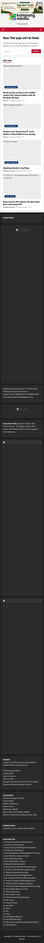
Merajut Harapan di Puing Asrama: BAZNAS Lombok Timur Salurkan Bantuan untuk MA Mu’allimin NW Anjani (19, 95)
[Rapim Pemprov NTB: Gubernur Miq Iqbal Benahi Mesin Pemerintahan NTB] (22, 186)
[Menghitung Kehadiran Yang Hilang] (22, 152)
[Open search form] (40, 30)
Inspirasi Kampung (11, 162)
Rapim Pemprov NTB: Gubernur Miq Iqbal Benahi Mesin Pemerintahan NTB (21, 203)
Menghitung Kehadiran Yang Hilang (16, 168)
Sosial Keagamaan (11, 87)
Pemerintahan (10, 196)
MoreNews (32, 936)
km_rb (6, 100)
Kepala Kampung (10, 171)
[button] (3, 29)
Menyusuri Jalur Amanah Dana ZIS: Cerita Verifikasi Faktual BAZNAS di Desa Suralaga (19, 132)
